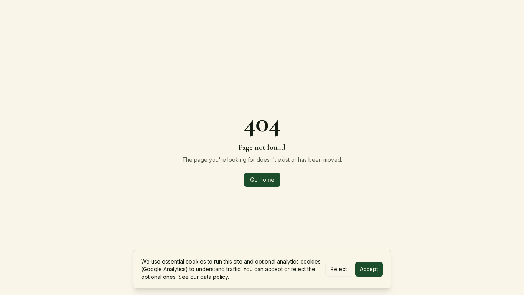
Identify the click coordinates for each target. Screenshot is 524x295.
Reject (338, 269)
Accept (369, 269)
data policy (214, 276)
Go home (262, 179)
